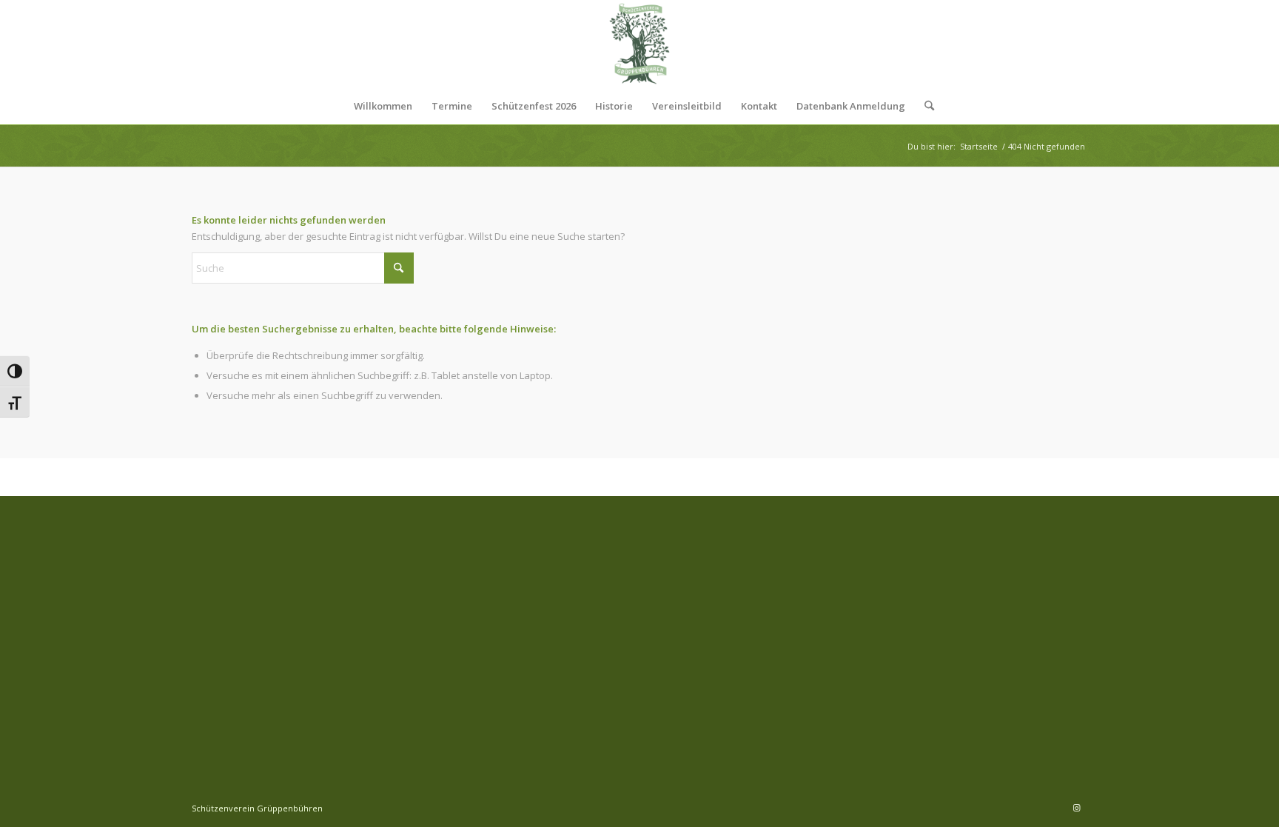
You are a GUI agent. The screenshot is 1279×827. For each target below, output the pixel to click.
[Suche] (924, 105)
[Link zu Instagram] (1076, 808)
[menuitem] (383, 105)
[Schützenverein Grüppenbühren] (639, 43)
